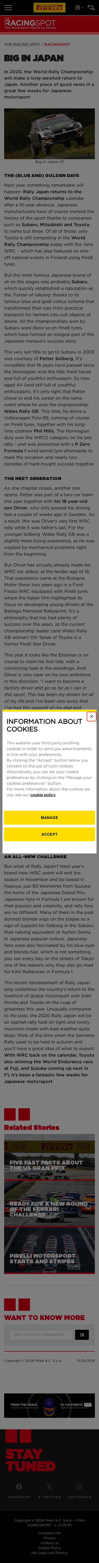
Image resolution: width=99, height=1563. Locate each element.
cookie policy (43, 795)
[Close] (91, 716)
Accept (50, 834)
